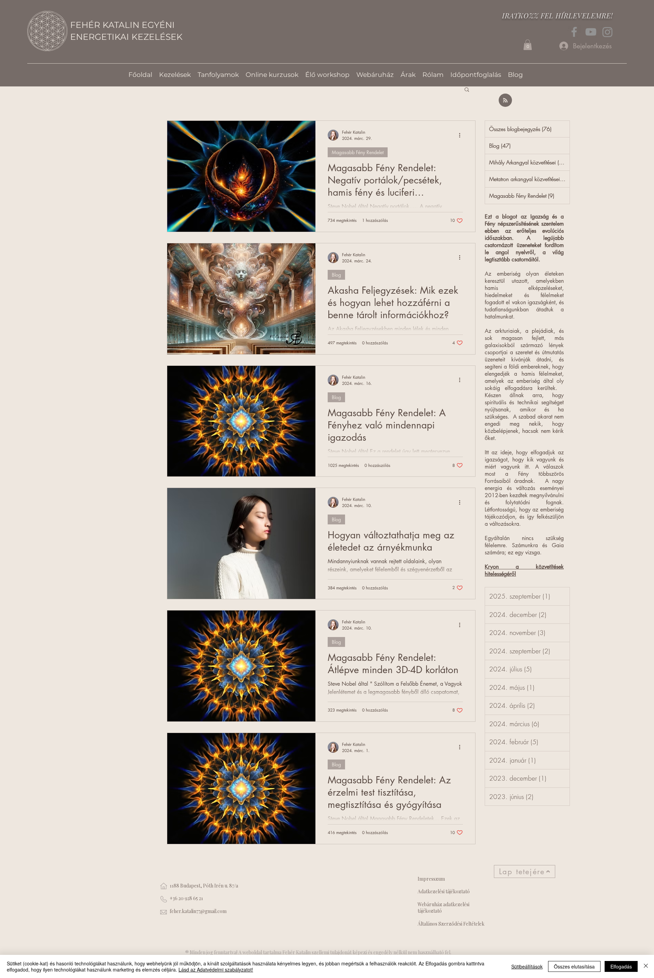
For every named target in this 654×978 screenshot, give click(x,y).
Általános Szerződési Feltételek (451, 923)
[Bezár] (646, 966)
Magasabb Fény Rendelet (358, 152)
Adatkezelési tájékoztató (444, 891)
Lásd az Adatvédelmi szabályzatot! (215, 969)
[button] (527, 44)
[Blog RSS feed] (505, 101)
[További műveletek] (462, 135)
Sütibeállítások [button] (527, 966)
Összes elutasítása (574, 966)
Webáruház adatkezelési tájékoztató (443, 907)
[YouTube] (590, 31)
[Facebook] (574, 31)
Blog (336, 275)
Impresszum (431, 879)
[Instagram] (607, 31)
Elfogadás (621, 966)
